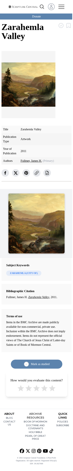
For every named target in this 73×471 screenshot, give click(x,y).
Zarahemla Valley (38, 297)
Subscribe (62, 425)
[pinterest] (26, 173)
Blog (9, 417)
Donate (36, 16)
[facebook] (5, 173)
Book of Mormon (35, 421)
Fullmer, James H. (31, 160)
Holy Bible (35, 432)
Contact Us (9, 423)
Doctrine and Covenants (35, 427)
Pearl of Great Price (35, 437)
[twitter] (15, 173)
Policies (62, 421)
